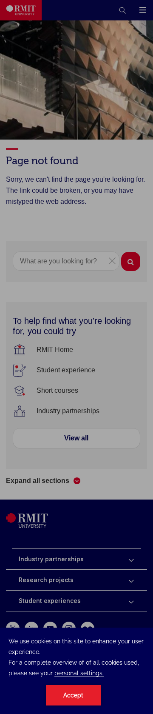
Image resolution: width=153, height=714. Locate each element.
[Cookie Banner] (76, 671)
